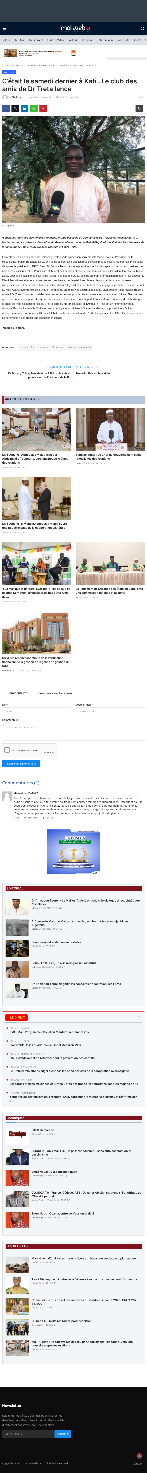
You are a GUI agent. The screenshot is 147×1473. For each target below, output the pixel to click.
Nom (5, 704)
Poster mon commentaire (21, 763)
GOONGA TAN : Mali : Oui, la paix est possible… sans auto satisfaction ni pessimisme (81, 1152)
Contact (137, 1463)
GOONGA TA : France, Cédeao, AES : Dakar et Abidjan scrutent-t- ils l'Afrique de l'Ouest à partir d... (86, 1194)
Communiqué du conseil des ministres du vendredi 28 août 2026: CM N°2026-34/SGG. (86, 1301)
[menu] (4, 29)
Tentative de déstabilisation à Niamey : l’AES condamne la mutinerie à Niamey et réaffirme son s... (73, 1098)
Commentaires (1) (20, 783)
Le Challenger (38, 1175)
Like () (49, 817)
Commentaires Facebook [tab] (55, 693)
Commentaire (10, 720)
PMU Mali (19, 40)
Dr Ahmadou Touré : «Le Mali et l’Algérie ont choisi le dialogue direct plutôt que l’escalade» (86, 902)
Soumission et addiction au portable (56, 942)
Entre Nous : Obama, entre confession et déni (63, 1213)
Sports (137, 40)
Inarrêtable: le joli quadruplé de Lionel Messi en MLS (45, 1045)
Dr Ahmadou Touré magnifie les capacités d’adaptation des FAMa (76, 984)
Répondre (32, 817)
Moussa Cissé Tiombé (51, 347)
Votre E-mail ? (84, 704)
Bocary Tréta (27, 347)
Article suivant (85, 367)
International (105, 40)
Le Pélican (36, 967)
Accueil (6, 65)
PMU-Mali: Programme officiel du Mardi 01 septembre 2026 (50, 1032)
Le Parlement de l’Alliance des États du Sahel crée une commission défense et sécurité (109, 590)
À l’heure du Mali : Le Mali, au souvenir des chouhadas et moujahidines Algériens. (80, 923)
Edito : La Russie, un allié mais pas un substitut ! (65, 963)
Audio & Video (55, 40)
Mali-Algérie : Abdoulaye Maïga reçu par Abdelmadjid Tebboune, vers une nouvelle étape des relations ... (35, 458)
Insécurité (123, 40)
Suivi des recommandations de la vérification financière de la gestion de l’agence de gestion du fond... (36, 662)
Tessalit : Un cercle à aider (93, 373)
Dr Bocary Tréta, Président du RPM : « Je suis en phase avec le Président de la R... (39, 375)
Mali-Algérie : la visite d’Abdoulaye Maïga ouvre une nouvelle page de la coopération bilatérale (34, 525)
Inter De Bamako (9, 670)
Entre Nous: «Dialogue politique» (54, 1172)
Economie (88, 40)
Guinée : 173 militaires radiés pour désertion (62, 1321)
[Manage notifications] (139, 1456)
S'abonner (63, 1433)
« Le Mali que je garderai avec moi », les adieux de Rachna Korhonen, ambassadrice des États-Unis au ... (36, 592)
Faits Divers (36, 40)
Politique (73, 40)
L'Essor (79, 463)
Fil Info (6, 40)
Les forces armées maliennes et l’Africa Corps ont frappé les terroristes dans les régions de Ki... (75, 1084)
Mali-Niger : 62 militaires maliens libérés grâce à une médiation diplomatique (84, 1258)
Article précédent (60, 367)
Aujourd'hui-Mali (39, 1158)
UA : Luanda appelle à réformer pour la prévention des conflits (52, 1058)
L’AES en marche (43, 1130)
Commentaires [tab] (18, 693)
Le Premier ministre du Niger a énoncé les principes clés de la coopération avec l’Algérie (69, 1071)
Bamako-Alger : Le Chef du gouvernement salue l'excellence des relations (108, 456)
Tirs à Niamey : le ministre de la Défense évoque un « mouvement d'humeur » (84, 1279)
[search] (142, 29)
